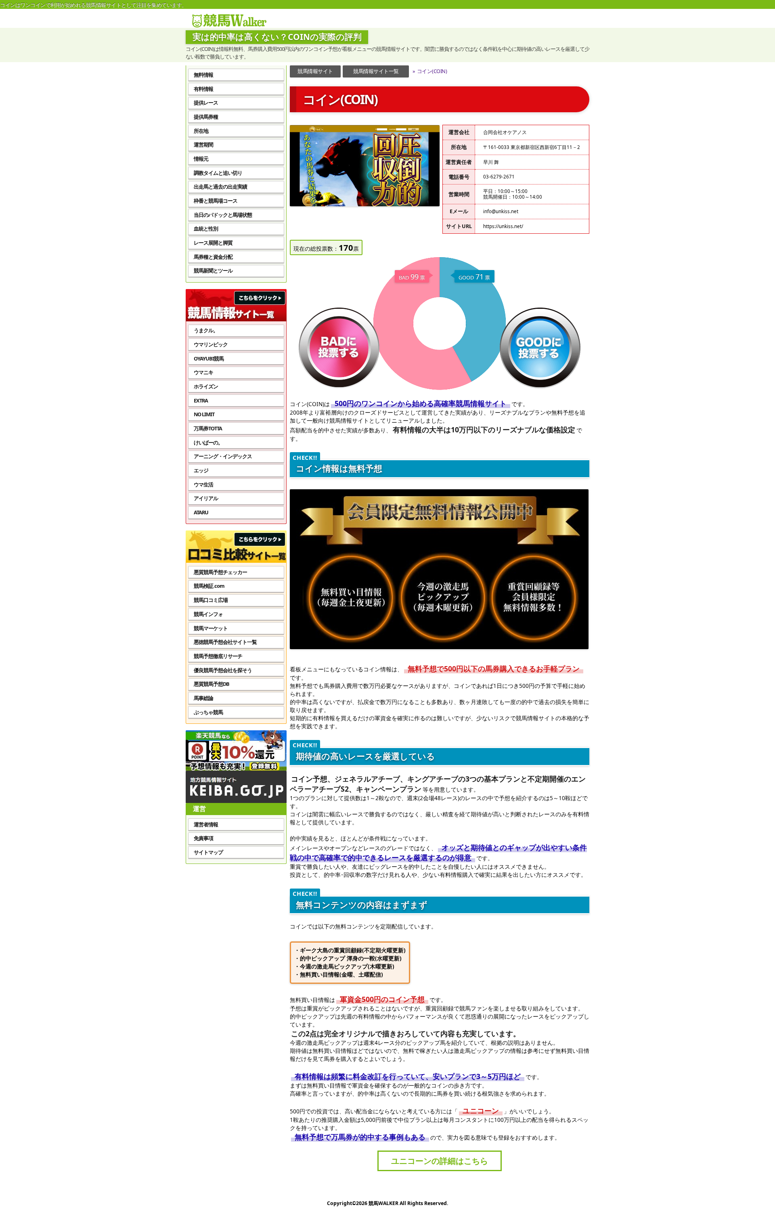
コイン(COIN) (430, 71)
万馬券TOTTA (208, 428)
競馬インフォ (208, 614)
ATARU (201, 512)
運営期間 (203, 144)
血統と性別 (206, 228)
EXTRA (201, 400)
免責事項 (203, 838)
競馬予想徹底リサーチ (218, 656)
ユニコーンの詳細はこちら (439, 1160)
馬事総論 (203, 698)
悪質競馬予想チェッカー (220, 572)
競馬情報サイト (315, 71)
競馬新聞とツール (213, 270)
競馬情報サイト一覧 (376, 71)
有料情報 (203, 88)
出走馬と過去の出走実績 (220, 186)
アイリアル (206, 498)
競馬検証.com (209, 585)
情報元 (201, 158)
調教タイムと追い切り (218, 172)
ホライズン (206, 386)
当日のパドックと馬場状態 (223, 214)
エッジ (201, 470)
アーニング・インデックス (223, 456)
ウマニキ (203, 372)
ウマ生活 (203, 484)
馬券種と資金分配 (213, 256)
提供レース (206, 102)
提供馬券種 (206, 116)
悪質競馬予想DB (211, 684)
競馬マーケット (211, 628)
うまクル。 (206, 330)
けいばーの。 (208, 442)
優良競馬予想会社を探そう (223, 670)
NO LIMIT (204, 414)
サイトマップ (208, 852)
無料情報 (203, 74)
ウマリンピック (211, 344)
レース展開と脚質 (213, 242)
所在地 (201, 130)
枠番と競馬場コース (215, 200)
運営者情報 (206, 824)
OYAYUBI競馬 (209, 358)
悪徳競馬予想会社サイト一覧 (225, 642)
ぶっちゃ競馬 (208, 712)
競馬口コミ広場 (211, 600)
